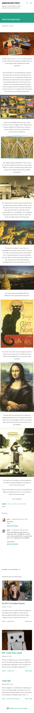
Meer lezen (28, 621)
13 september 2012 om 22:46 (20, 530)
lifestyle (9, 504)
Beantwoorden (12, 526)
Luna (8, 519)
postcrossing (20, 58)
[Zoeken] (27, 3)
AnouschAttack (11, 3)
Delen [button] (4, 506)
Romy (8, 530)
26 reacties (10, 621)
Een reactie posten (13, 699)
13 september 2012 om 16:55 (19, 519)
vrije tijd (6, 680)
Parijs (15, 504)
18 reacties (10, 671)
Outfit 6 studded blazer (13, 603)
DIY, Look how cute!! (12, 652)
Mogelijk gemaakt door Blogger (18, 708)
